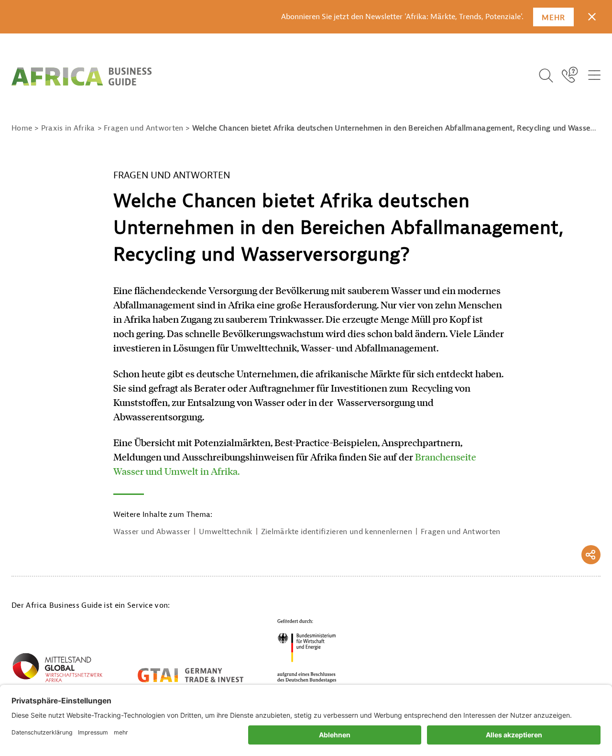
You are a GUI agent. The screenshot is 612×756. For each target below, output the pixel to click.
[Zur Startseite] (81, 76)
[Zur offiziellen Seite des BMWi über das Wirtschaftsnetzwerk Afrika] (57, 669)
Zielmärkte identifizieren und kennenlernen (336, 532)
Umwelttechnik (225, 532)
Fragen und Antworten (460, 532)
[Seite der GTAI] (190, 675)
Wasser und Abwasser (151, 532)
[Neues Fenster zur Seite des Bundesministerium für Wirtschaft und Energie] (307, 650)
